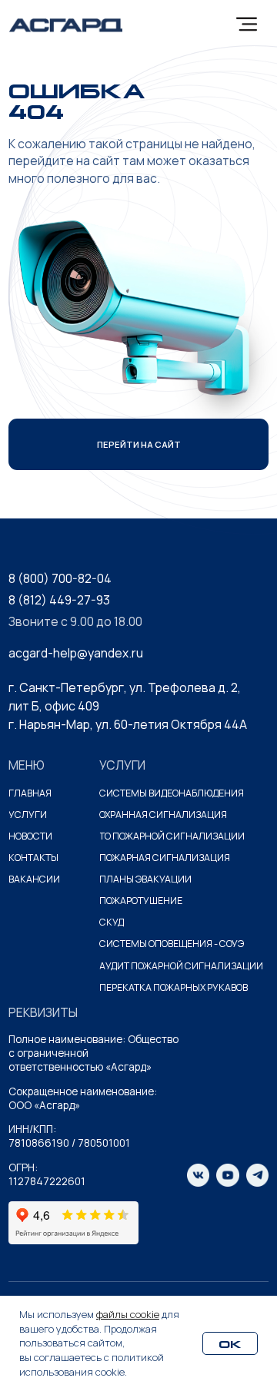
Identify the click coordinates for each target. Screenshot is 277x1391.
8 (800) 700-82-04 (60, 578)
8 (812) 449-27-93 (59, 599)
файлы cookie (127, 1314)
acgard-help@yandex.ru (75, 652)
